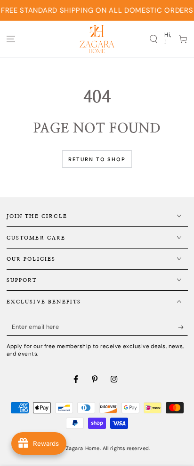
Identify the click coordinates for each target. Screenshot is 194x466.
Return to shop (97, 159)
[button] (153, 38)
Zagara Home (83, 448)
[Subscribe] (183, 327)
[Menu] (11, 38)
